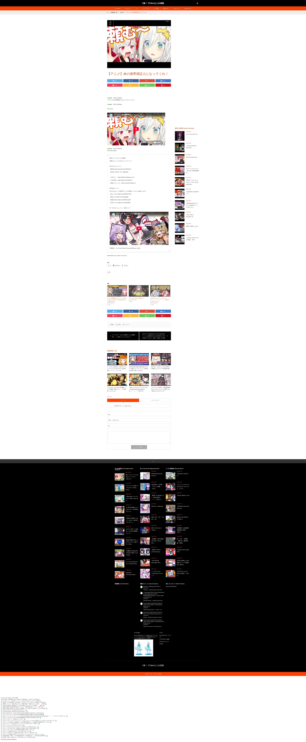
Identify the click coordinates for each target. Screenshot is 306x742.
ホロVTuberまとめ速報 (164, 639)
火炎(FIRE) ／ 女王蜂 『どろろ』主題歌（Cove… (157, 486)
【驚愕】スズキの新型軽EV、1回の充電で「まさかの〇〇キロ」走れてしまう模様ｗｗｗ (21, 702)
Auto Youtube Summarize (120, 255)
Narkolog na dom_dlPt (154, 586)
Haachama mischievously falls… (131, 573)
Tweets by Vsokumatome (171, 586)
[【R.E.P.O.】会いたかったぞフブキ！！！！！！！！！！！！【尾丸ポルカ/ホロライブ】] (160, 291)
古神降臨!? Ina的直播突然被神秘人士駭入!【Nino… (183, 530)
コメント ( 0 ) (123, 400)
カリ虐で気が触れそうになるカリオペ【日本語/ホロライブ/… (132, 509)
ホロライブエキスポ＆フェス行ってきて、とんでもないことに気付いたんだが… (19, 726)
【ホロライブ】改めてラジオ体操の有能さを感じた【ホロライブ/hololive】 (18, 732)
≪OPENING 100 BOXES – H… (192, 192)
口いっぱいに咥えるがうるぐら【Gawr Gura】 (132, 562)
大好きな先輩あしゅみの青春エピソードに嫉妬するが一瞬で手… (183, 562)
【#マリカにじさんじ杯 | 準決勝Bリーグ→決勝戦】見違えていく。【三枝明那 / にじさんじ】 (116, 389)
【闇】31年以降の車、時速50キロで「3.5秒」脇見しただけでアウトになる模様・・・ (21, 705)
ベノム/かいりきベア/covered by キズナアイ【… (157, 573)
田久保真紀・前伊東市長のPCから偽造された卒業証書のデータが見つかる (18, 699)
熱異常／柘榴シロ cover (192, 226)
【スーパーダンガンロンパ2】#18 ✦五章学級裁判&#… (192, 170)
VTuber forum (187, 8)
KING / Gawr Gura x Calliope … (156, 529)
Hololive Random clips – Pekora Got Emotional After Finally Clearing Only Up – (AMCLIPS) (22, 713)
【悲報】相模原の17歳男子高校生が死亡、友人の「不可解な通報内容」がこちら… (20, 706)
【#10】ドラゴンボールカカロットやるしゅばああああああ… (192, 182)
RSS (197, 3)
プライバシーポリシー (153, 12)
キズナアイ (128, 8)
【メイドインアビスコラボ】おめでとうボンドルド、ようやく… (183, 486)
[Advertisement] (187, 44)
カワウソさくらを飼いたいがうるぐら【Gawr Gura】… (132, 487)
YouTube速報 (138, 638)
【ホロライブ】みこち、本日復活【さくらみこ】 (13, 719)
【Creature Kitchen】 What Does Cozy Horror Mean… (14, 711)
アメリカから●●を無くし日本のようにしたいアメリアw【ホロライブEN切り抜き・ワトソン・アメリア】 (116, 368)
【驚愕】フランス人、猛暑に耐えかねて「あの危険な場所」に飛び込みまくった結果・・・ (22, 703)
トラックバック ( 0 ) (155, 400)
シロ (137, 8)
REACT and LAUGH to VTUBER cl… (182, 518)
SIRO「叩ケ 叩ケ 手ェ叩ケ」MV (157, 518)
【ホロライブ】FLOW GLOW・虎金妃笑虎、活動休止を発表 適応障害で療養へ (19, 728)
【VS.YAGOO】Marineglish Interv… (156, 561)
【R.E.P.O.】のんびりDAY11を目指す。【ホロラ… (183, 573)
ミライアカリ (146, 8)
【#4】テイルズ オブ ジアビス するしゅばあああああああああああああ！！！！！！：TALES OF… (138, 389)
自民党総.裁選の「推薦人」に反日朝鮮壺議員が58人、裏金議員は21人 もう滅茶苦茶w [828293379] (24, 735)
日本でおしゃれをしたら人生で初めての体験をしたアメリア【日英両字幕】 (160, 367)
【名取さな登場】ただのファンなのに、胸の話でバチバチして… (132, 520)
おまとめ (136, 635)
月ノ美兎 (156, 8)
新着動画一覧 (114, 12)
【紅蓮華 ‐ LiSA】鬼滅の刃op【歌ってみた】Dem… (157, 540)
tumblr (149, 638)
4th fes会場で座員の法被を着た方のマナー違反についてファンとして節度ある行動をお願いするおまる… (138, 368)
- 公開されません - (113, 420)
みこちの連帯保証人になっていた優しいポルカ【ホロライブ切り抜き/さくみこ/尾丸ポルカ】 (116, 300)
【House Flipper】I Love (183, 495)
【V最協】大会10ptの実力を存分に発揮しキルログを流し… (132, 552)
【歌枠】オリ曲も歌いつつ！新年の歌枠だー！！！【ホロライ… (157, 497)
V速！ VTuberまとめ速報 (153, 3)
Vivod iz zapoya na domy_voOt (153, 613)
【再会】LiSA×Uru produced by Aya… (156, 550)
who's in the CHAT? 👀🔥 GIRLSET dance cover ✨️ (13, 710)
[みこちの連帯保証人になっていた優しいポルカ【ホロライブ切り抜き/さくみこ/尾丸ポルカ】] (117, 291)
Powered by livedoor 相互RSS (9, 739)
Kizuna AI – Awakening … (157, 507)
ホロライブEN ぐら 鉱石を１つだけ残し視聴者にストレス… (132, 531)
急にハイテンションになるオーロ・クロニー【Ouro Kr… (132, 476)
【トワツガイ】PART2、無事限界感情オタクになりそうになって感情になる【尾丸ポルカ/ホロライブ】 (160, 389)
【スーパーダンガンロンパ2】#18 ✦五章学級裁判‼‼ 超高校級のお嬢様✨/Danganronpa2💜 (22, 714)
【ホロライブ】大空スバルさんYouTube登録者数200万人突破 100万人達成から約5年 (20, 717)
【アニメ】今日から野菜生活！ (136, 298)
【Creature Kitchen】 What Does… (191, 146)
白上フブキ (176, 8)
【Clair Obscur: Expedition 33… (190, 215)
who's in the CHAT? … (192, 134)
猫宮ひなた (166, 8)
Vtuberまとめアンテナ (151, 635)
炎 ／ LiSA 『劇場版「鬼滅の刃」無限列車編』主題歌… (182, 540)
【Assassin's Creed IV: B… (182, 474)
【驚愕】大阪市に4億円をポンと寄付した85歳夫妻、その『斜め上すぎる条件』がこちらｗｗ (22, 708)
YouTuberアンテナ (142, 635)
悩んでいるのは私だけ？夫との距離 (10, 697)
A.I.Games (117, 8)
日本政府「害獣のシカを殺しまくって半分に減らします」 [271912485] (17, 737)
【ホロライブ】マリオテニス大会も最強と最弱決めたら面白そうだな (17, 729)
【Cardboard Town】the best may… (183, 507)
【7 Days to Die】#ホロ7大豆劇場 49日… (192, 238)
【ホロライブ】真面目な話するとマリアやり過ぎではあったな (15, 731)
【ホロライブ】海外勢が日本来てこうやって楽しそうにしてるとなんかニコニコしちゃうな (22, 734)
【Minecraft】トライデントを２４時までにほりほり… (132, 498)
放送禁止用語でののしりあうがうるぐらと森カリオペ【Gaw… (132, 542)
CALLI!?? (145, 586)
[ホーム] (107, 11)
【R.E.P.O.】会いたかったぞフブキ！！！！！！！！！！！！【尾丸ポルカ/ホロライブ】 (159, 300)
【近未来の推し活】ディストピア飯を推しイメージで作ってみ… (192, 205)
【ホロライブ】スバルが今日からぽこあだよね (12, 725)
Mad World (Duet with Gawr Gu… (156, 474)
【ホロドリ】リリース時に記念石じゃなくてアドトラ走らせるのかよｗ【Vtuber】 (20, 723)
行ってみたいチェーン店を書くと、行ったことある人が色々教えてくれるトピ (19, 700)
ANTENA (161, 643)
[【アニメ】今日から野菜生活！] (139, 291)
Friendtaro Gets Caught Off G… (183, 550)
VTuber (167, 21)
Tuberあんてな (144, 638)
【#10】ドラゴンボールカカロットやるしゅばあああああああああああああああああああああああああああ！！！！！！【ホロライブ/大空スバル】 (34, 716)
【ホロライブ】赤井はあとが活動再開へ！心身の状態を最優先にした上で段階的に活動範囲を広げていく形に (25, 722)
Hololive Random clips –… (191, 158)
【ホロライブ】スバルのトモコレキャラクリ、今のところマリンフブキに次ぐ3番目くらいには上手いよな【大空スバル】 (28, 720)
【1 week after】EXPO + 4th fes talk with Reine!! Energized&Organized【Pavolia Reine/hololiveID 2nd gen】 (153, 594)
